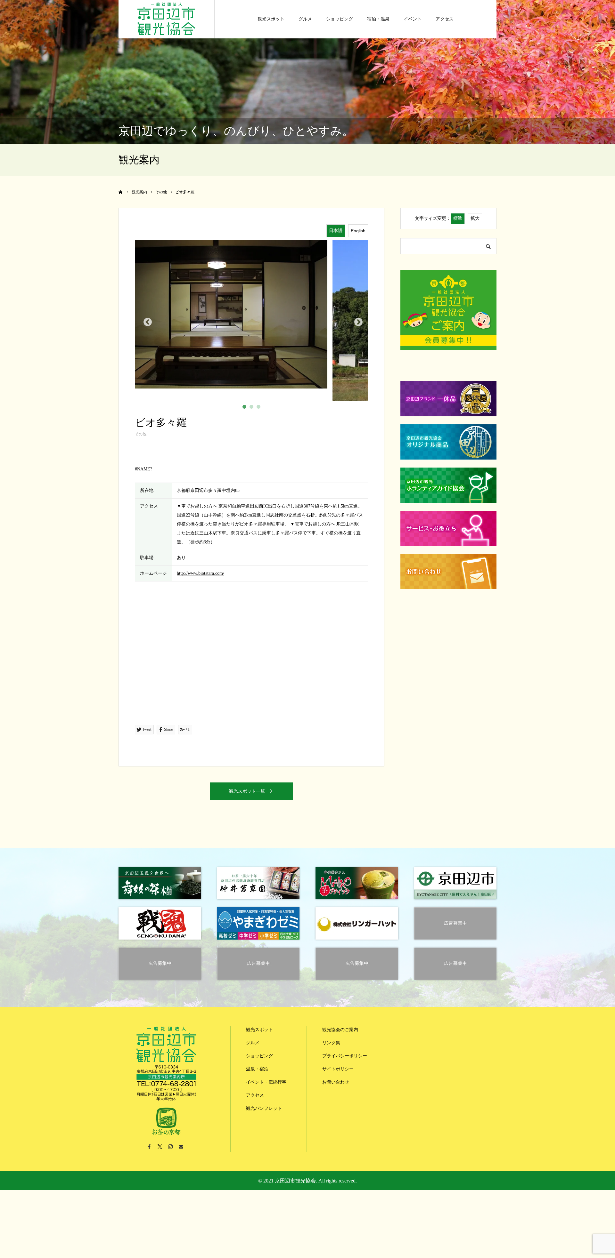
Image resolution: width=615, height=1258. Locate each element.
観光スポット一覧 (247, 791)
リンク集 (331, 1042)
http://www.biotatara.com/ (200, 573)
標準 (457, 218)
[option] (251, 320)
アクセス (445, 19)
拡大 (475, 218)
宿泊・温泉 (378, 19)
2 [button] (253, 408)
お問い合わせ (335, 1082)
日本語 (335, 230)
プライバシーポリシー (344, 1056)
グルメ (305, 19)
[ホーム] (121, 192)
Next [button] (357, 320)
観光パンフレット (264, 1108)
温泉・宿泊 (257, 1069)
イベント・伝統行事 (266, 1082)
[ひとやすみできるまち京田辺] (166, 18)
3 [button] (260, 408)
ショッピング (339, 19)
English (358, 230)
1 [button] (245, 408)
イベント (413, 19)
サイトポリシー (338, 1069)
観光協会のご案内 (340, 1029)
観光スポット (271, 19)
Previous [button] (146, 320)
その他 (140, 434)
